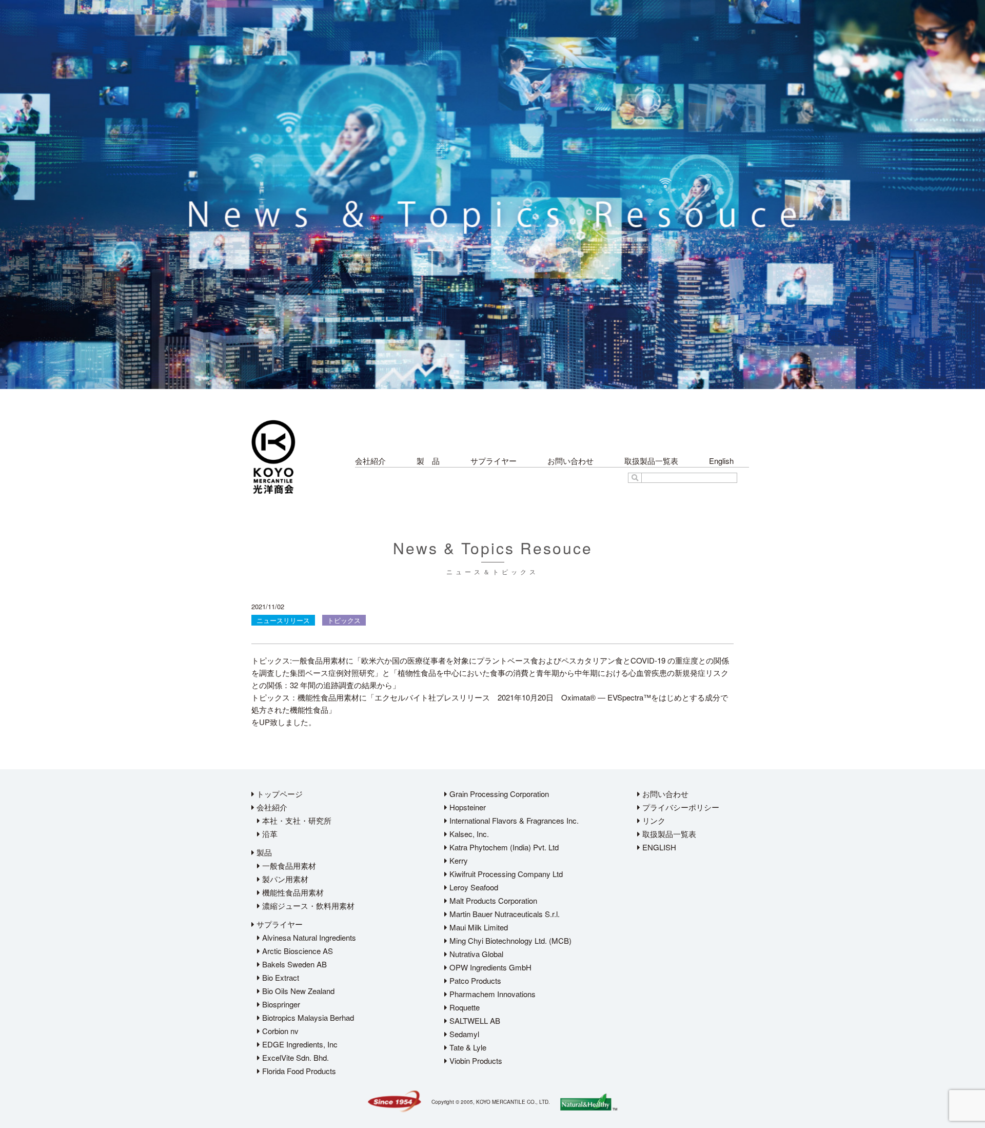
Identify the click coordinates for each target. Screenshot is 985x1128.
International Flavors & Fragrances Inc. (513, 820)
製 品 (428, 460)
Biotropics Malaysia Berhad (307, 1017)
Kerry (457, 860)
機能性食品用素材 (292, 892)
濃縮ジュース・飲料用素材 (307, 905)
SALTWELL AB (473, 1020)
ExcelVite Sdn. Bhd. (294, 1057)
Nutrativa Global (475, 953)
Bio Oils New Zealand (297, 990)
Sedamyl (463, 1033)
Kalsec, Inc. (468, 833)
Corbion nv (279, 1030)
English (721, 460)
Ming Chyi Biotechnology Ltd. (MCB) (509, 940)
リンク (652, 820)
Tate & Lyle (466, 1047)
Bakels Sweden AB (293, 964)
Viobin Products (474, 1060)
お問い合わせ (570, 460)
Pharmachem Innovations (491, 993)
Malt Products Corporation (492, 900)
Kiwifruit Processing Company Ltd (505, 873)
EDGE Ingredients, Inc (299, 1044)
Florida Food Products (298, 1070)
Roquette (463, 1007)
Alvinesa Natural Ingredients (308, 937)
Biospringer (280, 1004)
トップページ (278, 793)
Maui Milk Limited (477, 927)
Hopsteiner (466, 807)
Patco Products (474, 980)
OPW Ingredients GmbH (489, 967)
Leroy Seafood (472, 887)
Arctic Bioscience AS (296, 950)
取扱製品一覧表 (651, 460)
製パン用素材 (284, 878)
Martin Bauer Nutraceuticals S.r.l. (503, 913)
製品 (263, 852)
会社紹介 (370, 460)
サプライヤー (493, 460)
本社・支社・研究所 (295, 820)
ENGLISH (658, 847)
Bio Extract (279, 977)
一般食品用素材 (288, 865)
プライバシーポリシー (679, 807)
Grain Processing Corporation (498, 793)
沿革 (269, 833)
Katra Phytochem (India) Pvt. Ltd (503, 847)
